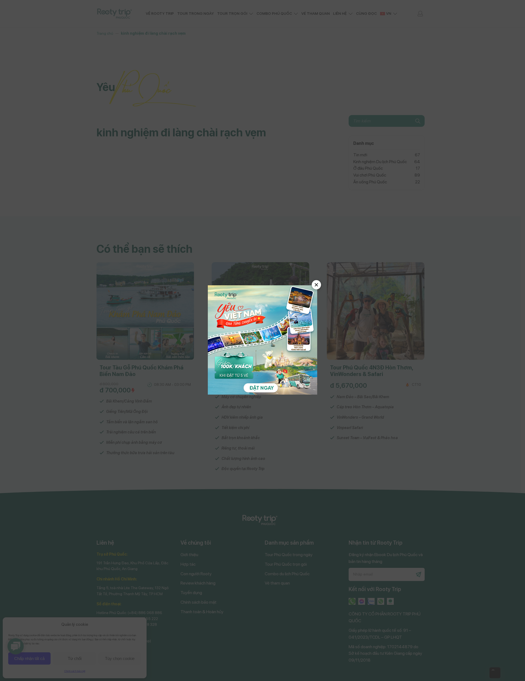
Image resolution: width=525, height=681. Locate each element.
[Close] (316, 284)
